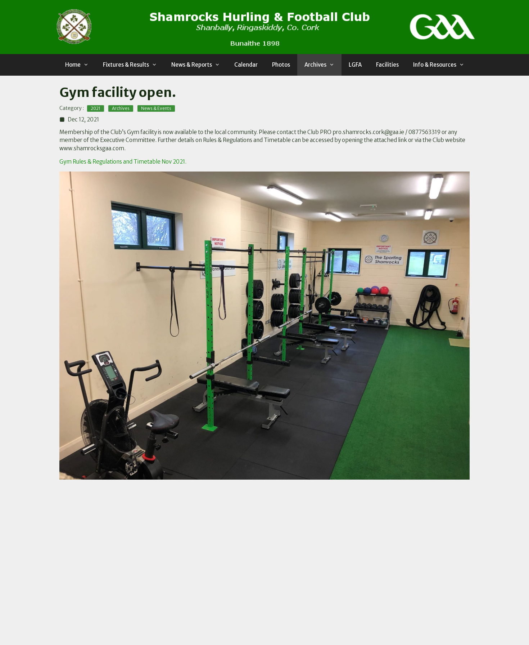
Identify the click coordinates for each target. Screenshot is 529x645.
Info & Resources (434, 64)
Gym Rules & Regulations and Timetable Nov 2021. (122, 161)
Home (73, 64)
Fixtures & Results (126, 64)
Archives (315, 64)
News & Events (156, 108)
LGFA (355, 64)
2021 (95, 108)
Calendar (246, 64)
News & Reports (191, 64)
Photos (281, 64)
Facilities (387, 64)
